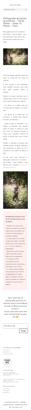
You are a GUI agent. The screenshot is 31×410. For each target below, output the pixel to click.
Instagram (7, 390)
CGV (21, 407)
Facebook (6, 388)
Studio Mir (23, 402)
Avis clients (15, 407)
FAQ (10, 407)
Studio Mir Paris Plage (21, 404)
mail (8, 246)
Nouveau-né (7, 352)
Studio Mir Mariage (8, 404)
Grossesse (7, 350)
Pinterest (6, 392)
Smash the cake (8, 354)
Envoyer (23, 331)
